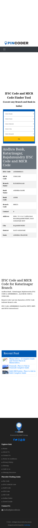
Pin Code (6, 481)
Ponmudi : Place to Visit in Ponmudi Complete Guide (19, 367)
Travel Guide (7, 501)
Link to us (6, 469)
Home (5, 448)
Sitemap (6, 466)
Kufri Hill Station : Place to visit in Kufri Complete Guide (22, 372)
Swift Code (7, 488)
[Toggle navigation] (4, 49)
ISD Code (6, 495)
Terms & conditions (10, 459)
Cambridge (27, 525)
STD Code (6, 491)
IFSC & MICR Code (9, 484)
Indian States (7, 498)
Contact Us (7, 455)
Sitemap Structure (9, 472)
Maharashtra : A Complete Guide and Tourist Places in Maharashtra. (22, 361)
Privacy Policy (8, 462)
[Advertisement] (19, 20)
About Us (6, 452)
